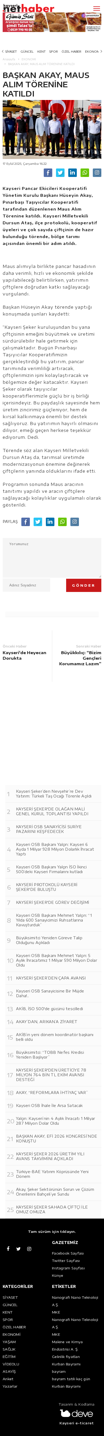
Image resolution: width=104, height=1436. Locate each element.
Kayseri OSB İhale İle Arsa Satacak (49, 1105)
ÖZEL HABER (71, 51)
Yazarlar (10, 1386)
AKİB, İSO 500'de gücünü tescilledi (49, 1008)
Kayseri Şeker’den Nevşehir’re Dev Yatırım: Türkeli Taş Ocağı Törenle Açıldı (53, 793)
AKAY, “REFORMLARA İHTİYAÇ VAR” (52, 1092)
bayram (59, 1371)
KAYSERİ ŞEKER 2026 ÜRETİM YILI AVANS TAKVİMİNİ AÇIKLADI (50, 1156)
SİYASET (11, 51)
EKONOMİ (93, 51)
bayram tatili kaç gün (71, 1379)
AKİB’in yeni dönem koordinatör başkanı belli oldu (54, 1037)
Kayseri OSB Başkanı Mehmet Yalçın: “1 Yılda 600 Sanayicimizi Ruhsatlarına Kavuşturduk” (54, 920)
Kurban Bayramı (66, 1364)
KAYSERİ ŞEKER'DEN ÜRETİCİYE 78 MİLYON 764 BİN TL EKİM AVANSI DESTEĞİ (51, 1075)
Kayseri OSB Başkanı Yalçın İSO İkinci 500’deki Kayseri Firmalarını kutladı (51, 869)
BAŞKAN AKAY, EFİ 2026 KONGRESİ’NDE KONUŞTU (56, 1138)
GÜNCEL (27, 51)
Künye (57, 1275)
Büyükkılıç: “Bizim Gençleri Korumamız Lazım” (80, 658)
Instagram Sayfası (68, 1268)
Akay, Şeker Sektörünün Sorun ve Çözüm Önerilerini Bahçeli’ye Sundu (55, 1191)
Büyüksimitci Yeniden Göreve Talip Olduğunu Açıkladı (49, 940)
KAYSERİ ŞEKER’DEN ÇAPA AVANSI (51, 978)
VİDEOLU (11, 1364)
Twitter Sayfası (66, 1261)
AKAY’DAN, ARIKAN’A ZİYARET (47, 1021)
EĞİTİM (9, 1357)
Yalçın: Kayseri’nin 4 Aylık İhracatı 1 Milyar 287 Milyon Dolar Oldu (55, 1120)
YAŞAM (9, 1342)
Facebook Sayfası (68, 1253)
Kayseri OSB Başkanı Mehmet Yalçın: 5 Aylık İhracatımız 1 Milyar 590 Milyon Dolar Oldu (56, 960)
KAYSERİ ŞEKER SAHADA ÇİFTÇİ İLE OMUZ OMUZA (52, 1209)
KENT (41, 51)
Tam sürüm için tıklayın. (52, 1231)
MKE (56, 1312)
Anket (8, 1379)
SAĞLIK (9, 1349)
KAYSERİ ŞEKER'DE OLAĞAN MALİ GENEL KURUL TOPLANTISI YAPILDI (52, 811)
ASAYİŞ (9, 1371)
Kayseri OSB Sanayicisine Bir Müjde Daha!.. (50, 993)
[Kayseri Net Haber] (36, 8)
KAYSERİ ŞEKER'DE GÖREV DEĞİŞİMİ (52, 902)
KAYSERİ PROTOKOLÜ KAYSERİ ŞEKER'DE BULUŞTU (47, 887)
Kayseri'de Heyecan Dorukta (24, 655)
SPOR (53, 51)
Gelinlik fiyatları (66, 1357)
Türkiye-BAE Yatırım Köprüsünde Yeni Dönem (52, 1174)
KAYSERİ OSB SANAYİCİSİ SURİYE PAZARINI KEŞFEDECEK (49, 829)
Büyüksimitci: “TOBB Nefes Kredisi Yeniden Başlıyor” (50, 1054)
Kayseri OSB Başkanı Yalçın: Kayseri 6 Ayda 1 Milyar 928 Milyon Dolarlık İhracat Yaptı (55, 849)
